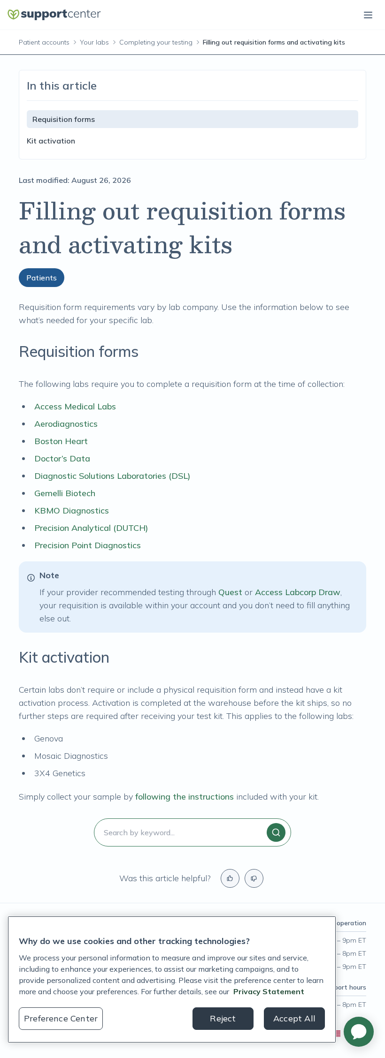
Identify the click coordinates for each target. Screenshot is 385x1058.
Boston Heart (61, 441)
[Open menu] (368, 15)
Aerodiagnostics (66, 423)
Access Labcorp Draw (297, 592)
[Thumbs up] (230, 878)
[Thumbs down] (254, 878)
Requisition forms (63, 119)
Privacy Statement (268, 991)
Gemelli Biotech (64, 493)
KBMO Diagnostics (71, 510)
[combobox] (192, 832)
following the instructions (184, 796)
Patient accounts (44, 42)
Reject (223, 1018)
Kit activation (51, 140)
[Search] (276, 832)
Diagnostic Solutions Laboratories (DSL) (112, 475)
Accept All (294, 1018)
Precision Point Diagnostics (87, 545)
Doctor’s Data (62, 458)
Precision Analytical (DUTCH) (91, 527)
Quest (230, 592)
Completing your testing (155, 42)
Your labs (94, 42)
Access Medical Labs (75, 406)
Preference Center (61, 1018)
